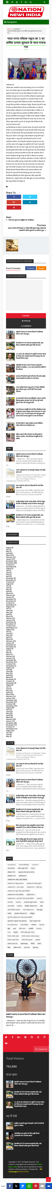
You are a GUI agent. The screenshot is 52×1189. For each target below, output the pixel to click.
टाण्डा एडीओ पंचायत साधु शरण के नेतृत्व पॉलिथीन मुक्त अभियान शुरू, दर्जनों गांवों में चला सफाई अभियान (30, 389)
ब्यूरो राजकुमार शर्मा (35, 921)
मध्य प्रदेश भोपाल (12, 925)
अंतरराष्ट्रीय (11, 868)
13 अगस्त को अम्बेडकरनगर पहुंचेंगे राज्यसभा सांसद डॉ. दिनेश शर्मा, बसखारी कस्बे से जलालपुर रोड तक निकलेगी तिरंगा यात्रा (31, 356)
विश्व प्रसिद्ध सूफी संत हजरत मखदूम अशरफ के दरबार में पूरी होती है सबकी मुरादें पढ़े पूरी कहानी (29, 840)
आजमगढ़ (39, 898)
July (7, 549)
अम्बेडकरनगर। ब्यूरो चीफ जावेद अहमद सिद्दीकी (21, 898)
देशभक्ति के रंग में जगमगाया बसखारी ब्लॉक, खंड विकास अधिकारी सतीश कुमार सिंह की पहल (29, 344)
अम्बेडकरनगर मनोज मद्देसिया (15, 895)
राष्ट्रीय (15, 932)
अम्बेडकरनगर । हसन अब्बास (16, 887)
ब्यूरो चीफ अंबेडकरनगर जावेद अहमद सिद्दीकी (20, 917)
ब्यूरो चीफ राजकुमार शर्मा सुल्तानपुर (17, 921)
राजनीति (31, 928)
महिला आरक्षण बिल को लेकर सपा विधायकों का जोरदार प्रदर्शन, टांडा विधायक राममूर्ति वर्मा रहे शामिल (29, 436)
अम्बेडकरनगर (22, 876)
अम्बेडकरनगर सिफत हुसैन (34, 883)
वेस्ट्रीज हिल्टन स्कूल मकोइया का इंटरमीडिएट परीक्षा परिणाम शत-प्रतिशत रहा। (29, 424)
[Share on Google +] (14, 202)
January (9, 559)
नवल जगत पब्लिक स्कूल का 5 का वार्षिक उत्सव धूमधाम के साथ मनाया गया (26, 42)
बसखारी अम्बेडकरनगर (21, 913)
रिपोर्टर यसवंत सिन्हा (13, 940)
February (9, 557)
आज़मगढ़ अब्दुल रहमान (30, 902)
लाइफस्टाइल (24, 944)
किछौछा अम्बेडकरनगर (31, 906)
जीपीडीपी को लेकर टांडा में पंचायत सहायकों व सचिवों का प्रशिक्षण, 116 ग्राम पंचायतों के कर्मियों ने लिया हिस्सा (31, 367)
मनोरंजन (33, 925)
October (9, 565)
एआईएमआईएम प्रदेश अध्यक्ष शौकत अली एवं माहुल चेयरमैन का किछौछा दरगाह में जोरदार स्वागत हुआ (30, 502)
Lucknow (35, 865)
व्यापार (39, 944)
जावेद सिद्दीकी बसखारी (14, 910)
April (7, 553)
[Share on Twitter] (30, 197)
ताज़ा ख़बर (39, 910)
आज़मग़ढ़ (18, 902)
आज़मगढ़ (10, 902)
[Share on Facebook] (14, 197)
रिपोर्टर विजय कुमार (27, 940)
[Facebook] (10, 1186)
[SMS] (22, 1186)
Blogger (41, 268)
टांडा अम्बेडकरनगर (28, 910)
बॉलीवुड (32, 913)
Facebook (30, 268)
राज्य (9, 932)
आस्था (42, 902)
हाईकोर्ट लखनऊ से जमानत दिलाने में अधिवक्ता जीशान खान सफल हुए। (29, 333)
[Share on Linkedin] (30, 202)
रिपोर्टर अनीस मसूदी (13, 936)
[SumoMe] (48, 1186)
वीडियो (32, 944)
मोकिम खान (22, 928)
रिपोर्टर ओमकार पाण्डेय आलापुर (30, 936)
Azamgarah (12, 865)
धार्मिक (9, 913)
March (8, 555)
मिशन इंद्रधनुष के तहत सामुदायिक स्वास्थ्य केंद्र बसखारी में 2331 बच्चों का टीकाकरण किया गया (30, 826)
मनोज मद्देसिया (24, 925)
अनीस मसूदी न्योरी (23, 868)
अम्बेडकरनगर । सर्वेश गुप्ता (34, 887)
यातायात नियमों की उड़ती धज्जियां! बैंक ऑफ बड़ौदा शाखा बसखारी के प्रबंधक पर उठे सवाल (30, 377)
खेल (41, 906)
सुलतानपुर (27, 947)
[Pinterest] (36, 1186)
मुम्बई (14, 928)
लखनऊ (38, 940)
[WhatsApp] (29, 1186)
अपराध (33, 868)
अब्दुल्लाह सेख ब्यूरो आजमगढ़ (26, 872)
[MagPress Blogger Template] (26, 12)
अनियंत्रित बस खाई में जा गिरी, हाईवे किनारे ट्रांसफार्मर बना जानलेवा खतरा (26, 1134)
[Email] (42, 1186)
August (8, 548)
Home (9, 29)
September (10, 567)
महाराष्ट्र (41, 925)
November (10, 563)
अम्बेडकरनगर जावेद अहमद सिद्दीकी (17, 880)
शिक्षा (9, 947)
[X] (16, 1186)
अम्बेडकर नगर (12, 876)
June (7, 572)
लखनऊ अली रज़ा (12, 944)
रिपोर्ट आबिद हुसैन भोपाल (27, 932)
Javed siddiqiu (24, 865)
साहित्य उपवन (17, 947)
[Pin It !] (14, 207)
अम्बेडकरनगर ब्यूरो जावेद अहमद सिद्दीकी (19, 891)
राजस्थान (38, 928)
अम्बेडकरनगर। (30, 895)
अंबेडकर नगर (11, 872)
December (9, 561)
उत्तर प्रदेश (11, 906)
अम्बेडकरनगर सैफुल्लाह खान (15, 883)
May (7, 551)
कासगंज (19, 906)
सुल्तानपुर (35, 947)
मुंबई (9, 928)
